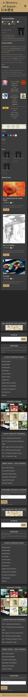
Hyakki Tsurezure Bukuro (9, 383)
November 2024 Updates (9, 474)
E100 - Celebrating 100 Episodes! (11, 438)
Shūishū (4, 395)
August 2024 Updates (8, 480)
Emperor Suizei (10, 37)
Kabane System (6, 361)
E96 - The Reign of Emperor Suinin (12, 453)
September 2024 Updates (9, 477)
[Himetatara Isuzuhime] (18, 154)
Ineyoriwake (5, 370)
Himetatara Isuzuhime (18, 158)
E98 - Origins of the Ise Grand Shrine (12, 447)
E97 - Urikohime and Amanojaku (11, 450)
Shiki (3, 64)
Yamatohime (5, 380)
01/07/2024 (6, 247)
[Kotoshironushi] (7, 154)
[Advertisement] (14, 305)
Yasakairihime (6, 367)
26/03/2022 (7, 21)
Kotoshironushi (10, 35)
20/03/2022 (6, 202)
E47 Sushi (6, 276)
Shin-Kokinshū (6, 392)
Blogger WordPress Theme (9, 695)
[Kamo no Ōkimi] (7, 166)
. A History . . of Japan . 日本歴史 (10, 6)
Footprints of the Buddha (9, 386)
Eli (14, 21)
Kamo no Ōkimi (16, 40)
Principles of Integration (9, 389)
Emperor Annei (12, 38)
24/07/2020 (6, 278)
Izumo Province (6, 373)
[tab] (25, 6)
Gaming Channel (14, 97)
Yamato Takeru (6, 377)
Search (14, 335)
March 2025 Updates (8, 467)
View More (6, 209)
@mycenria (14, 104)
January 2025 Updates (8, 471)
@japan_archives (14, 90)
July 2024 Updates (9, 245)
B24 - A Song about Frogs (9, 456)
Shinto (9, 30)
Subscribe (4, 502)
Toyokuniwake (6, 364)
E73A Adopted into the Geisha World (12, 199)
